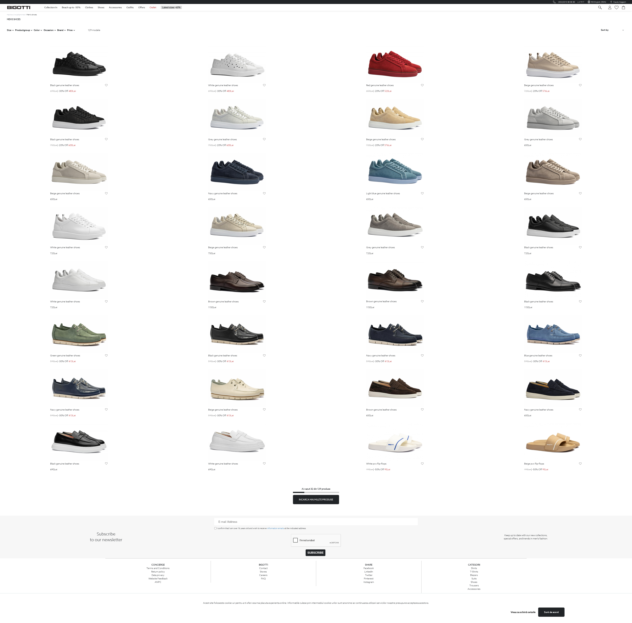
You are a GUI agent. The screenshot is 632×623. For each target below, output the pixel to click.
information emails (275, 528)
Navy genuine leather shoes (222, 193)
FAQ (263, 578)
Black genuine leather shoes (64, 85)
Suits (474, 578)
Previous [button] (21, 64)
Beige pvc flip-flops (534, 464)
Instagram (369, 582)
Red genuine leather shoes (380, 85)
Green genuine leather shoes (65, 355)
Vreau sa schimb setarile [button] (523, 612)
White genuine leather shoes (223, 85)
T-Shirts (474, 571)
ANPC (158, 582)
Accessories (115, 7)
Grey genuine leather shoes (222, 139)
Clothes (89, 7)
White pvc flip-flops (376, 464)
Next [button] (136, 64)
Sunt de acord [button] (551, 612)
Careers (263, 575)
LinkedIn (368, 571)
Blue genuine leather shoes (538, 355)
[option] (79, 64)
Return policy (158, 571)
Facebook (369, 568)
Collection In (50, 7)
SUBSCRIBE (315, 553)
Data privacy (158, 575)
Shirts (474, 568)
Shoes (101, 7)
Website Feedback (158, 578)
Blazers (474, 575)
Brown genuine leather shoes (223, 301)
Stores (263, 571)
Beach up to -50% (71, 7)
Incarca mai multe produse (316, 499)
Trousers (474, 585)
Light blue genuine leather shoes (383, 193)
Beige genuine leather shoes (539, 85)
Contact (263, 568)
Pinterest (368, 578)
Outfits (130, 7)
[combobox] (612, 30)
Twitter (368, 575)
